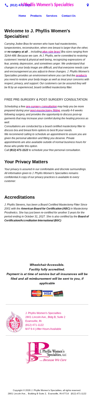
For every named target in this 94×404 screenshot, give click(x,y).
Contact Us (69, 15)
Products (36, 15)
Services (51, 15)
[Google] (88, 5)
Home (22, 15)
